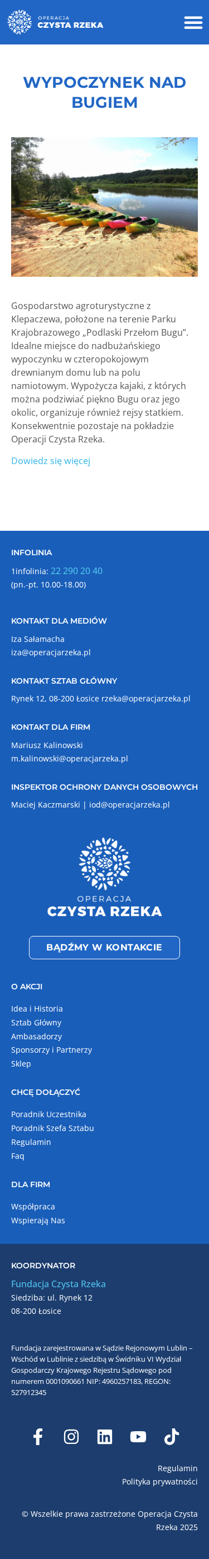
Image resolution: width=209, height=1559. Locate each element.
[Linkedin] (104, 1436)
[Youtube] (138, 1436)
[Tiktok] (171, 1436)
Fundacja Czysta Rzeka (58, 1284)
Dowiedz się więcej (50, 461)
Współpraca (33, 1206)
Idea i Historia (37, 1008)
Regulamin (31, 1142)
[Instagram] (71, 1436)
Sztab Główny (36, 1022)
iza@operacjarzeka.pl (51, 652)
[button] (193, 22)
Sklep (21, 1063)
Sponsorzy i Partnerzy (51, 1049)
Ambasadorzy (36, 1036)
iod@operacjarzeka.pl (129, 804)
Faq (18, 1155)
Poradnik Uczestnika (48, 1114)
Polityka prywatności (160, 1481)
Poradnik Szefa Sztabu (52, 1128)
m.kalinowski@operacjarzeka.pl (69, 758)
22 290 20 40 (77, 571)
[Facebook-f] (38, 1436)
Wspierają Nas (38, 1220)
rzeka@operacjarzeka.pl (146, 698)
